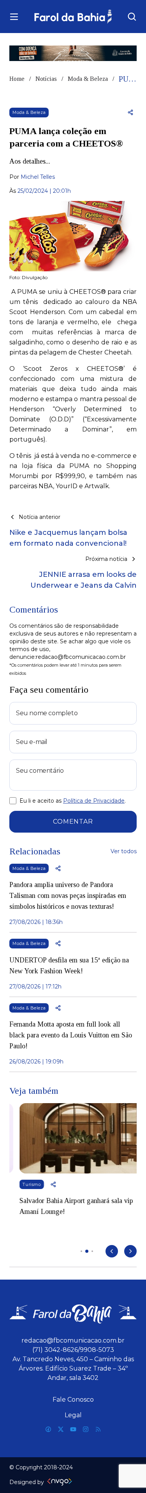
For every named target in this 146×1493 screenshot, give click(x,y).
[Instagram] (86, 1429)
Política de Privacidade (94, 800)
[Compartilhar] (130, 112)
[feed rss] (98, 1429)
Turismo (21, 1184)
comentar (73, 821)
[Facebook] (48, 1429)
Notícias (46, 78)
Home (17, 78)
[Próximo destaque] (130, 1251)
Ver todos (124, 851)
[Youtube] (73, 1429)
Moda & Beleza (88, 78)
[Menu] (14, 16)
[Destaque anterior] (112, 1251)
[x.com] (61, 1429)
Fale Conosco (73, 1399)
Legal (73, 1415)
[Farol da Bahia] (73, 16)
